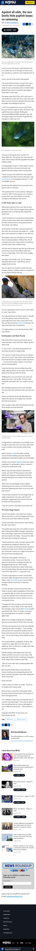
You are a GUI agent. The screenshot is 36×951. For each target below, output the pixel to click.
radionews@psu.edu (14, 896)
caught (14, 453)
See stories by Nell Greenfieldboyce (22, 741)
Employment (6, 914)
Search (5, 925)
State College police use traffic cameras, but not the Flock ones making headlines (22, 836)
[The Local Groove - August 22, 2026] (7, 799)
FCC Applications (7, 933)
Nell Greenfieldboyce (13, 23)
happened (19, 462)
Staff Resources (7, 922)
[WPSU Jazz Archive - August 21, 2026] (7, 811)
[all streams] (34, 949)
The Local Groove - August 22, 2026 (23, 796)
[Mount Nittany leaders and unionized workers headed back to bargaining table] (7, 768)
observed (22, 323)
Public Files (6, 929)
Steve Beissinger (16, 580)
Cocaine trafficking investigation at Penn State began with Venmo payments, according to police (23, 825)
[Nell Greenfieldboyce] (5, 735)
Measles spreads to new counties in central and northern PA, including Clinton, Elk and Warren (23, 847)
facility (26, 609)
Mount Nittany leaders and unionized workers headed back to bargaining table (23, 767)
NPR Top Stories (21, 719)
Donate (30, 2)
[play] (3, 949)
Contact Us (6, 918)
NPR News (10, 719)
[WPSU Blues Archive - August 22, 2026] (7, 784)
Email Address (7, 881)
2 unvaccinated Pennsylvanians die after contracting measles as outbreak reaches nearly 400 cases (23, 756)
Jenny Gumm (6, 179)
